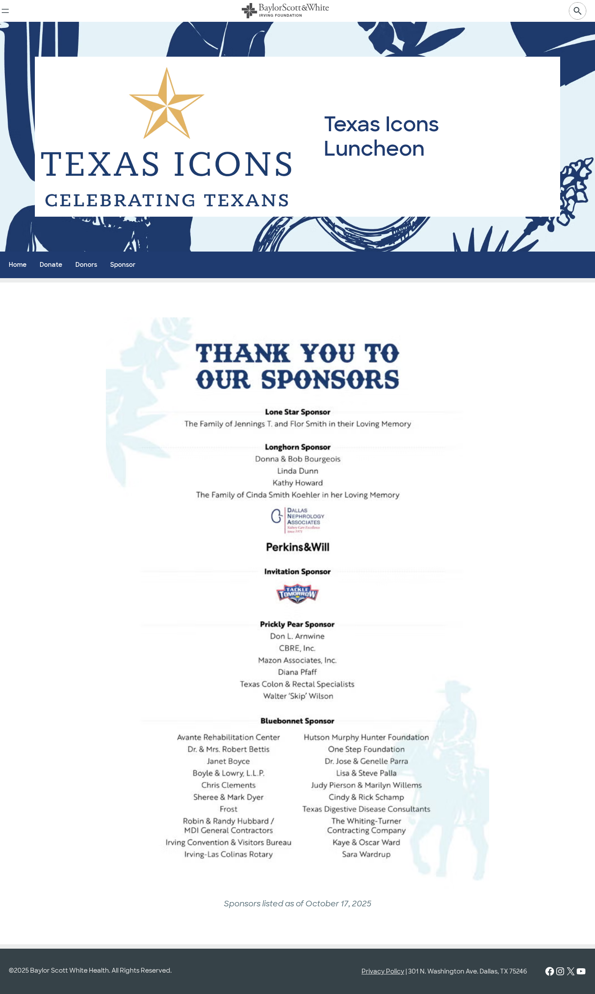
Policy (394, 971)
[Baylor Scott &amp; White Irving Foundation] (285, 11)
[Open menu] (5, 11)
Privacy (373, 971)
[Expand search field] (577, 11)
